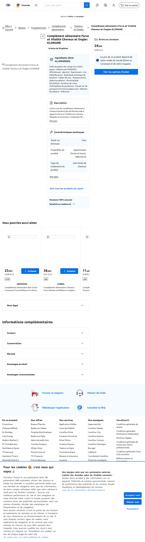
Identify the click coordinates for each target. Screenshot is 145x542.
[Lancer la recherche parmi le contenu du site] (86, 5)
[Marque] (82, 354)
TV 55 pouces (37, 456)
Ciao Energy (7, 436)
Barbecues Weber (39, 428)
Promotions (7, 424)
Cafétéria (92, 452)
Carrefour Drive (66, 432)
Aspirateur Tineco (10, 456)
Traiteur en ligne (66, 448)
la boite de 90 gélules (58, 48)
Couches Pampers (39, 444)
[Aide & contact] (97, 5)
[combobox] (66, 5)
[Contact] (82, 333)
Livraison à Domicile (68, 436)
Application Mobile (67, 424)
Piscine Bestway (38, 460)
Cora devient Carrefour (98, 456)
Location (63, 460)
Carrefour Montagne (97, 444)
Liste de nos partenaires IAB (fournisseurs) (83, 490)
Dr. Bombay (7, 432)
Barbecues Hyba (38, 436)
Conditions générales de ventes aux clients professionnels (127, 444)
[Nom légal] (82, 305)
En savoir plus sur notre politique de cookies (26, 537)
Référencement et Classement (124, 459)
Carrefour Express (96, 436)
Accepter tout (132, 495)
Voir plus (53, 120)
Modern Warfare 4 (10, 440)
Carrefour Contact (96, 440)
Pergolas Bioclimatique (41, 432)
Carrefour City (94, 432)
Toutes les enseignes (97, 460)
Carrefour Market (95, 428)
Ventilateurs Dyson (10, 448)
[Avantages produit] (82, 364)
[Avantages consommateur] (82, 374)
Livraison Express (66, 444)
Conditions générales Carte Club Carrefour (128, 453)
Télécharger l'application (55, 407)
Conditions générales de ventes (127, 425)
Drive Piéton (65, 440)
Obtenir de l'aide (96, 392)
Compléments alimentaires (59, 27)
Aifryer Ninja (36, 448)
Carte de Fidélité (66, 428)
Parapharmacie (38, 27)
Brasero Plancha (38, 424)
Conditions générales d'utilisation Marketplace (127, 432)
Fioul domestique (67, 452)
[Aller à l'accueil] (8, 5)
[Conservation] (82, 343)
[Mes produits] (105, 5)
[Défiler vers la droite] (86, 261)
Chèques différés (10, 428)
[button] (36, 5)
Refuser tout (132, 502)
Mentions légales (124, 437)
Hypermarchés (94, 424)
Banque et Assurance (68, 456)
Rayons (22, 27)
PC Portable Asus (10, 444)
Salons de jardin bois (40, 440)
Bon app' (92, 448)
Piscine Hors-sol (38, 452)
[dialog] (72, 502)
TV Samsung (7, 452)
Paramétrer (133, 508)
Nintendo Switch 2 (10, 460)
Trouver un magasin (52, 392)
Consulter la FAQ (96, 407)
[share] (42, 36)
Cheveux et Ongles (79, 27)
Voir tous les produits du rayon (66, 188)
